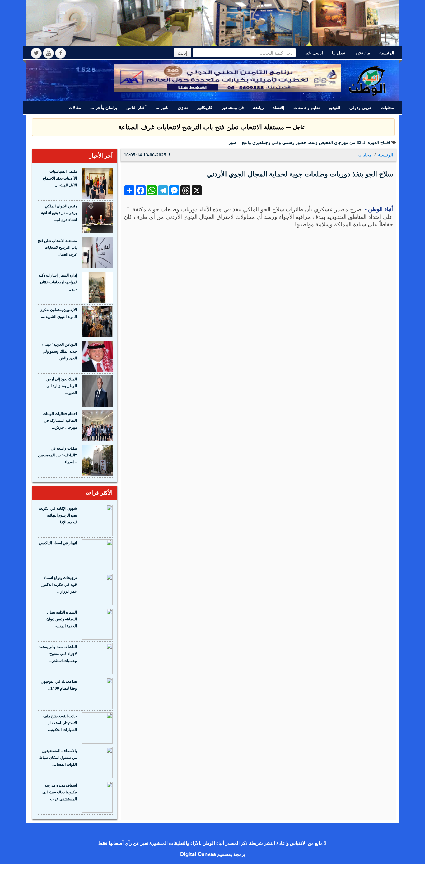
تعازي (183, 107)
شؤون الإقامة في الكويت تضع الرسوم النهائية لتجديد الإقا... (58, 515)
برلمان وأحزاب (103, 107)
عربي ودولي (360, 107)
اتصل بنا (339, 52)
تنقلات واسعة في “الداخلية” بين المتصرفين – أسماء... (57, 455)
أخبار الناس (136, 107)
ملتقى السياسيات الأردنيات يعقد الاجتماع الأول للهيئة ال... (60, 178)
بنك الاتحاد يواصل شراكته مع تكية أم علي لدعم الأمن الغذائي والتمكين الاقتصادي (317, 142)
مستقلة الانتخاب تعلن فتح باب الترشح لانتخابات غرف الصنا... (57, 247)
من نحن (363, 52)
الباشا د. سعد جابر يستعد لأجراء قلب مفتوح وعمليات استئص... (58, 654)
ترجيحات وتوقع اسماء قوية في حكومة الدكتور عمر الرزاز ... (59, 584)
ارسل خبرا (313, 52)
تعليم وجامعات (306, 107)
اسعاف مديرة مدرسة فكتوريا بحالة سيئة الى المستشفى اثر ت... (59, 792)
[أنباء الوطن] (367, 80)
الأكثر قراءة (99, 493)
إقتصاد (278, 107)
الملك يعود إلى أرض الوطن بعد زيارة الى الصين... (61, 386)
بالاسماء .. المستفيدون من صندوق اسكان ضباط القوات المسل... (58, 757)
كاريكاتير (205, 107)
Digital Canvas (198, 854)
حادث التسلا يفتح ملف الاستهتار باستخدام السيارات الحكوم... (60, 723)
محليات (387, 107)
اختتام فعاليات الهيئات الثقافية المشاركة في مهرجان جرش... (60, 421)
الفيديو (334, 107)
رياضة (258, 107)
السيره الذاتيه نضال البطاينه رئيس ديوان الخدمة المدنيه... (61, 619)
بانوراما (162, 107)
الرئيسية (386, 52)
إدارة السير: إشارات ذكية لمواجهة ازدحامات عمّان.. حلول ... (57, 282)
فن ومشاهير (233, 107)
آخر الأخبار (101, 156)
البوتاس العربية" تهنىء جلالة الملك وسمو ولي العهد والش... (59, 351)
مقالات (75, 107)
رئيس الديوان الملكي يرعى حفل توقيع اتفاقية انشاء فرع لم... (59, 213)
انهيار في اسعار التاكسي (58, 543)
